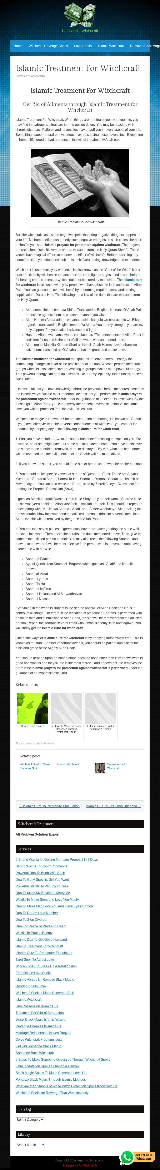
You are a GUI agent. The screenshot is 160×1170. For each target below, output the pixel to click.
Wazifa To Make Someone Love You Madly (47, 899)
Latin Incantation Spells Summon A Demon (47, 1066)
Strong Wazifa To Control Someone (42, 866)
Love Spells (83, 46)
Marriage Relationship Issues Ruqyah (43, 1033)
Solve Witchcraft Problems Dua (39, 1039)
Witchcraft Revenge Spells (48, 46)
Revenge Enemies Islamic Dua (38, 1026)
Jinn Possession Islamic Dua (37, 1006)
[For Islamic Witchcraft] (80, 25)
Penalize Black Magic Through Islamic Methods (51, 1079)
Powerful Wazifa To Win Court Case (42, 886)
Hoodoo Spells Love (31, 986)
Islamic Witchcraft (111, 46)
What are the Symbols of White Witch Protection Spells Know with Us (67, 1086)
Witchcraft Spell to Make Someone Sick (35, 766)
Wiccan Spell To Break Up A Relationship (46, 966)
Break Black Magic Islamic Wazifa (40, 1019)
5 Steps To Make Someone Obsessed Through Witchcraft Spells (63, 1059)
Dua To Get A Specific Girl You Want (42, 879)
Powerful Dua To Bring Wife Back (40, 873)
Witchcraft (49, 743)
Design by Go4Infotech (80, 1165)
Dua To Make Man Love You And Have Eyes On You (54, 906)
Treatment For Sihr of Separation (40, 1013)
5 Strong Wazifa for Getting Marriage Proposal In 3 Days (57, 859)
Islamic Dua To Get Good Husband (113, 806)
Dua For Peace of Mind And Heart (40, 926)
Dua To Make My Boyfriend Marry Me (43, 893)
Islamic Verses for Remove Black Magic (45, 979)
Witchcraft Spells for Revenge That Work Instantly (52, 1093)
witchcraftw (38, 76)
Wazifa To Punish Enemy (34, 933)
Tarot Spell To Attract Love (35, 959)
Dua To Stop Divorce (31, 919)
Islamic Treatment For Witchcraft (39, 946)
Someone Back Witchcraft (116, 766)
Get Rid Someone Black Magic (38, 1046)
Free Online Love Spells (33, 973)
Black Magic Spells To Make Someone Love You (51, 1073)
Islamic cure (133, 280)
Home (18, 46)
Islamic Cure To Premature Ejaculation (49, 806)
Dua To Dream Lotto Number (37, 913)
